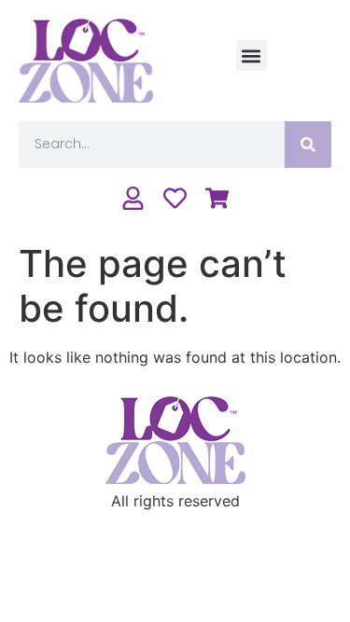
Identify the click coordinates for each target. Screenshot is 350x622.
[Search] (308, 144)
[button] (251, 55)
